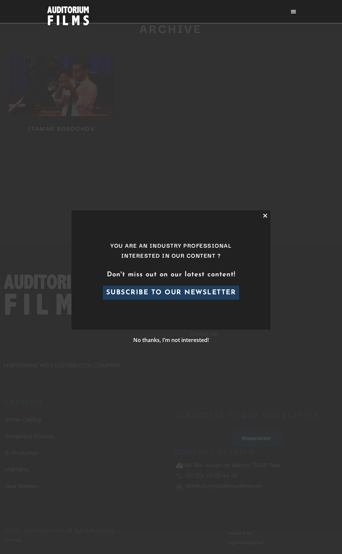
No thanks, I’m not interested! (171, 340)
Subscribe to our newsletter (171, 292)
